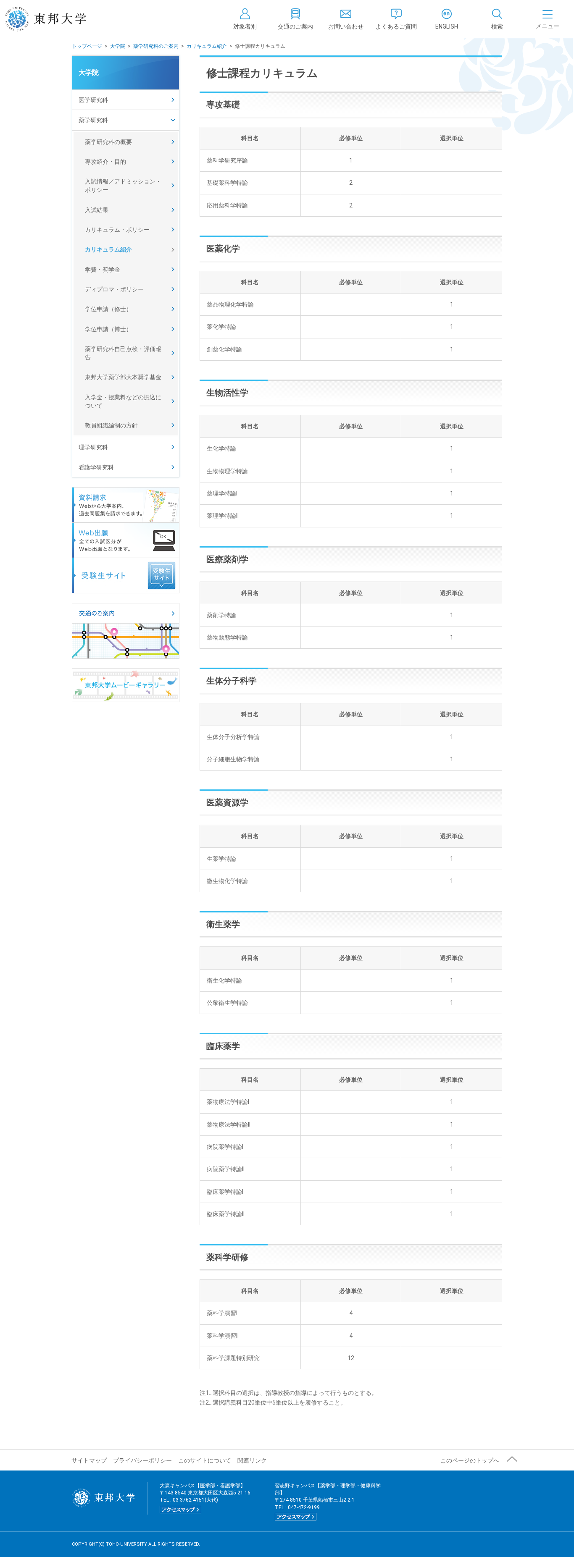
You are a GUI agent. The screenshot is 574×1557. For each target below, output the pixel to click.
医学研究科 (93, 100)
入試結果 (96, 210)
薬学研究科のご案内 (156, 46)
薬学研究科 (93, 120)
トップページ (87, 46)
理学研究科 (93, 447)
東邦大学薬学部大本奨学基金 (123, 377)
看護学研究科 (96, 467)
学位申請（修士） (108, 309)
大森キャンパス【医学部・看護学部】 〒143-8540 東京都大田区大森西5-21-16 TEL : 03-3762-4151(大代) (205, 1497)
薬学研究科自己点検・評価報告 (123, 353)
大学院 (117, 46)
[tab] (497, 19)
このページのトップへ (469, 1460)
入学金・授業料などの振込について (123, 401)
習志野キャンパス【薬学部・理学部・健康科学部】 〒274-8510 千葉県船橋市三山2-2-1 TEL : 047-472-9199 (328, 1501)
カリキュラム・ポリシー (117, 229)
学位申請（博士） (108, 329)
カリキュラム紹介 (207, 46)
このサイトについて (204, 1460)
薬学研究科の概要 (108, 142)
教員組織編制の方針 (111, 425)
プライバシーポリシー (142, 1460)
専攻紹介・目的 (105, 161)
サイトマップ (89, 1460)
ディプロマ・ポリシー (114, 289)
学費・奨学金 (102, 269)
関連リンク (252, 1460)
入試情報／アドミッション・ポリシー (123, 185)
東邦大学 (54, 19)
